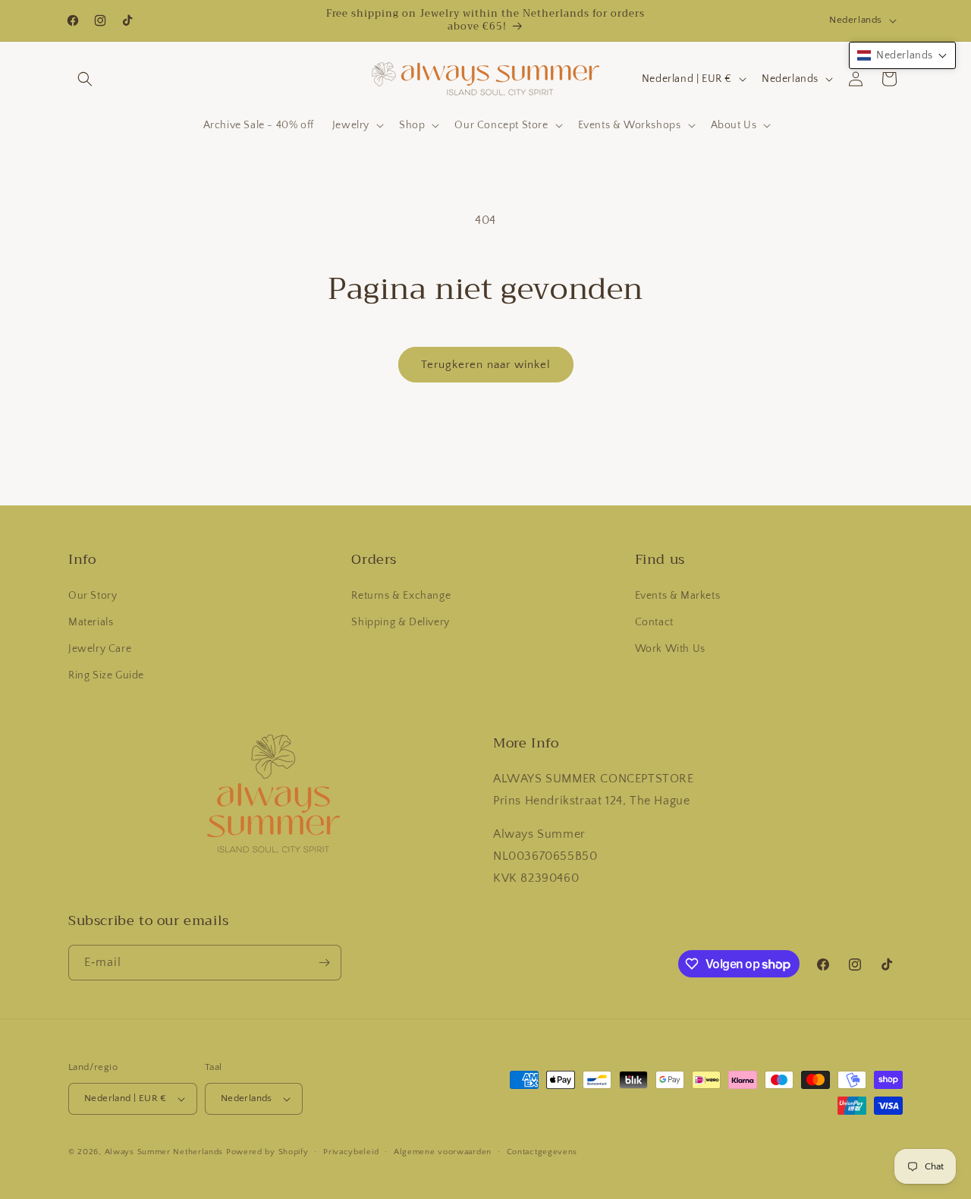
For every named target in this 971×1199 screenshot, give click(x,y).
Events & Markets (678, 596)
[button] (85, 79)
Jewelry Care (99, 649)
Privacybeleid (351, 1152)
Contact (654, 622)
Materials (90, 622)
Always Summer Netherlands (164, 1152)
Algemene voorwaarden (443, 1152)
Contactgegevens (542, 1152)
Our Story (92, 596)
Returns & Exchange (401, 596)
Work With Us (670, 649)
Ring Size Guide (106, 675)
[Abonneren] (324, 962)
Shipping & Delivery (400, 622)
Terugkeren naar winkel (486, 364)
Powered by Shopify (267, 1152)
